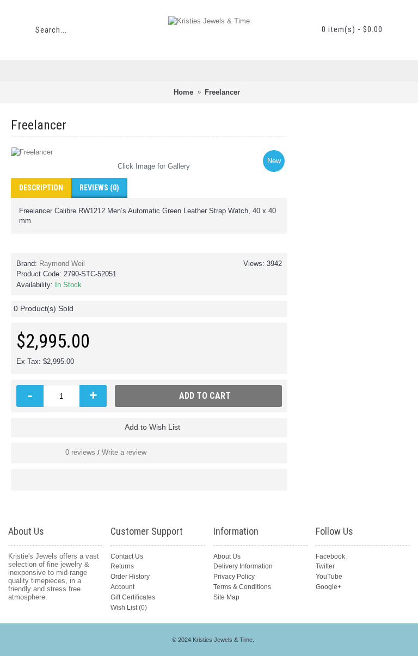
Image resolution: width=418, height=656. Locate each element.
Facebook (330, 556)
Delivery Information (243, 566)
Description (41, 187)
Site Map (226, 597)
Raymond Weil (62, 263)
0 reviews (80, 452)
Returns (122, 566)
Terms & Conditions (242, 587)
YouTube (329, 576)
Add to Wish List (152, 427)
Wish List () (128, 607)
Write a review (124, 452)
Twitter (325, 566)
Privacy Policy (234, 576)
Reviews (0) (99, 187)
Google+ (328, 587)
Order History (130, 576)
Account (122, 587)
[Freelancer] (149, 152)
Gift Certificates (132, 597)
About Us (227, 556)
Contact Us (126, 556)
